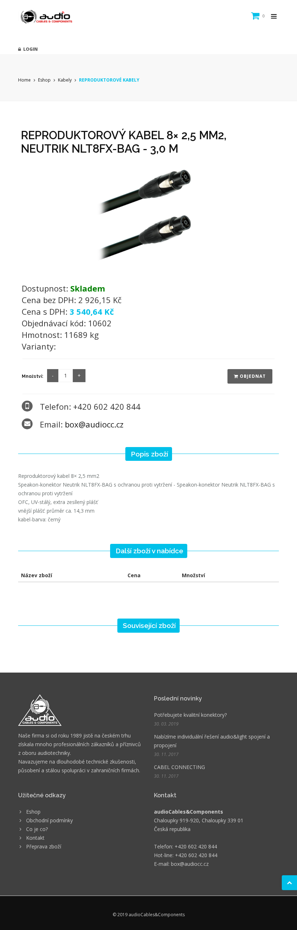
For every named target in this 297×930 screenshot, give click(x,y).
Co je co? (37, 829)
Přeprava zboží (43, 846)
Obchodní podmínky (49, 820)
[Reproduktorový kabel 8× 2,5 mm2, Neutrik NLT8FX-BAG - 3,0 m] (148, 220)
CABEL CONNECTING (179, 767)
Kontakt (35, 837)
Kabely (65, 80)
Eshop (44, 80)
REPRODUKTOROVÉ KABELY (109, 80)
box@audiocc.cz (94, 424)
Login (29, 49)
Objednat (252, 376)
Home (24, 80)
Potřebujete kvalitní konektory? (190, 714)
